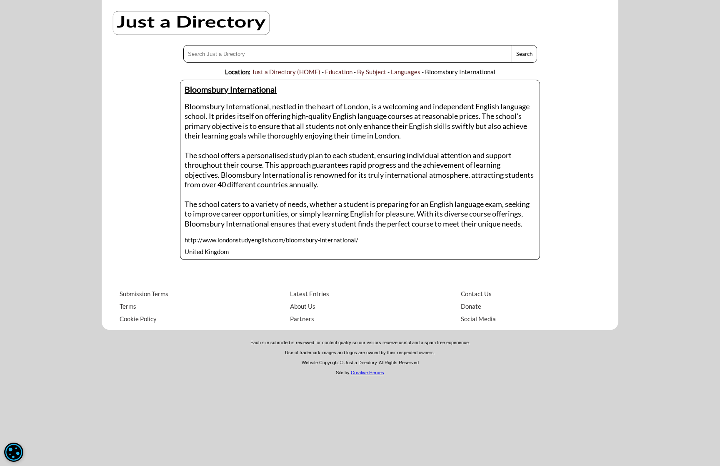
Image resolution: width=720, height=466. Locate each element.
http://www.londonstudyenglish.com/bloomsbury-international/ (271, 240)
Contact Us (476, 293)
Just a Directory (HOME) (286, 72)
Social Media (478, 318)
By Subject (371, 72)
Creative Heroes (367, 372)
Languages (405, 72)
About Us (302, 306)
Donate (471, 306)
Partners (302, 318)
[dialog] (13, 452)
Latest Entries (309, 293)
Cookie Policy (138, 318)
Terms (128, 306)
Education (338, 72)
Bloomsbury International (231, 89)
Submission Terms (144, 293)
